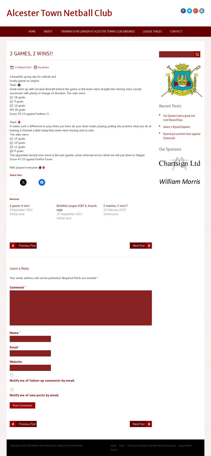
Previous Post (27, 245)
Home (32, 31)
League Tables (152, 31)
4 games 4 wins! (20, 206)
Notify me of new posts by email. (34, 395)
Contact (176, 31)
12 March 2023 (23, 67)
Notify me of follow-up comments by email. (42, 380)
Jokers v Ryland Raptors (176, 127)
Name (15, 333)
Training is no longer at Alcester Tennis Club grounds (98, 31)
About (48, 31)
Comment (18, 287)
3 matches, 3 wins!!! (115, 206)
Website (16, 362)
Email (15, 347)
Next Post (139, 245)
